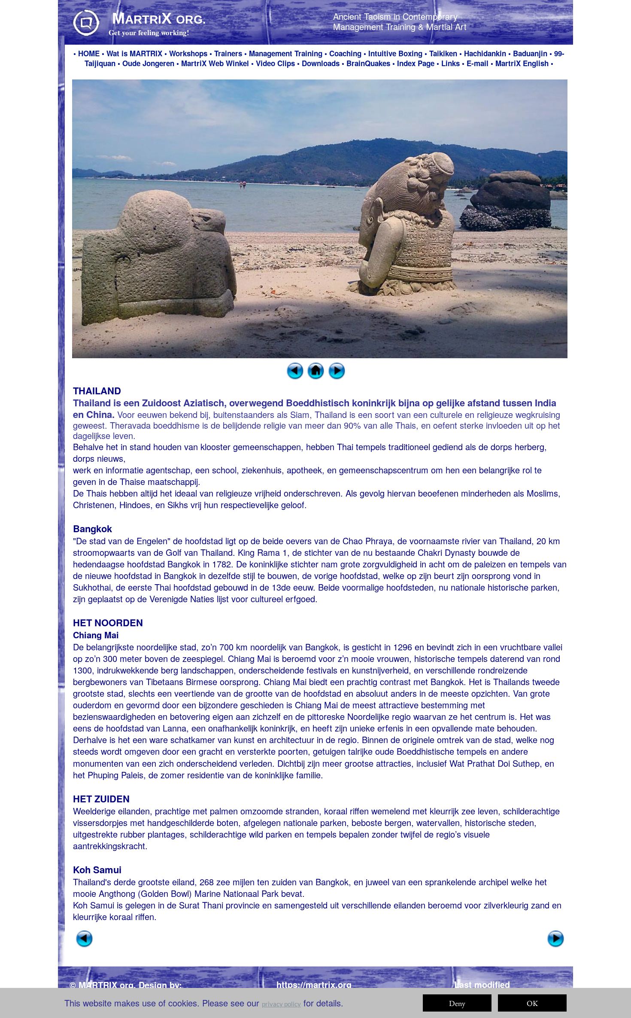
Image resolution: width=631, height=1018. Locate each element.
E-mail (477, 63)
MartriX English (523, 63)
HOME (89, 53)
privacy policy (281, 1004)
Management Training (285, 53)
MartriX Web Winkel (215, 63)
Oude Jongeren (149, 63)
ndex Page (416, 63)
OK (532, 1003)
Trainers (228, 53)
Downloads (321, 63)
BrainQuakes (369, 63)
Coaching (345, 53)
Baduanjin (530, 53)
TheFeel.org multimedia (127, 997)
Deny (457, 1003)
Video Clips (275, 63)
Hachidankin (485, 53)
